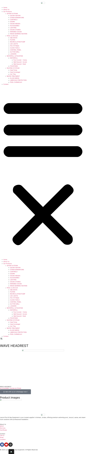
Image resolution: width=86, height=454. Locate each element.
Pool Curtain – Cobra (20, 60)
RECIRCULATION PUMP (17, 42)
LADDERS (13, 54)
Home (5, 7)
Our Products (7, 11)
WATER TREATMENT (13, 76)
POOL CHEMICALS (16, 82)
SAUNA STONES (15, 30)
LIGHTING (13, 28)
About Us (6, 9)
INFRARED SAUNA (16, 32)
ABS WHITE (13, 38)
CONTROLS (13, 19)
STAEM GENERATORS (17, 17)
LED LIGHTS (14, 44)
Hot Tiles (13, 74)
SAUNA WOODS (15, 23)
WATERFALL (14, 58)
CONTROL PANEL (15, 50)
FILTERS (12, 40)
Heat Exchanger (15, 72)
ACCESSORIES (14, 25)
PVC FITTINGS (14, 46)
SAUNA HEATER (15, 15)
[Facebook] (2, 444)
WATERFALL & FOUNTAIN (15, 56)
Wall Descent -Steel (19, 64)
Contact (5, 84)
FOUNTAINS (14, 66)
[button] (43, 172)
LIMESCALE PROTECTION (18, 80)
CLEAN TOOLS (14, 48)
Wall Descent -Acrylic (20, 62)
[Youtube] (6, 444)
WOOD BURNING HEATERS (18, 34)
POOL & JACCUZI (12, 36)
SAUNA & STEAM (12, 13)
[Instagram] (10, 444)
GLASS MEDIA (14, 78)
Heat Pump (13, 70)
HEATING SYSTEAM (13, 68)
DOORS (12, 21)
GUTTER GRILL (15, 52)
